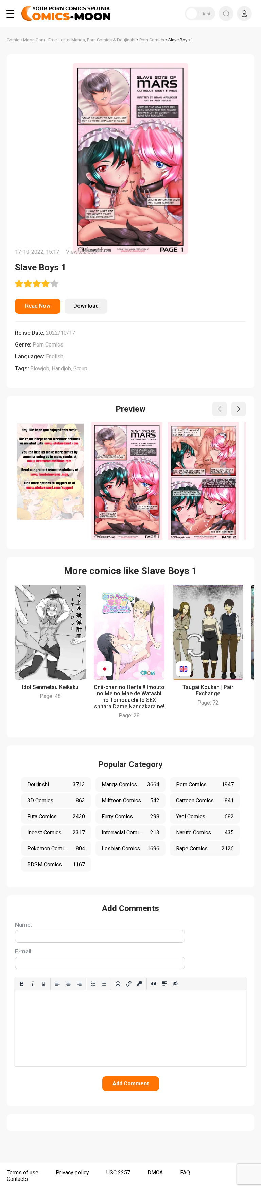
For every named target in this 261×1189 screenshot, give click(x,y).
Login (244, 13)
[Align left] (57, 983)
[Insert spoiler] (164, 983)
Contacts (17, 1179)
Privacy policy (72, 1172)
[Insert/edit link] (129, 983)
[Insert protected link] (139, 983)
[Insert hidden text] (175, 983)
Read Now (37, 306)
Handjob (61, 368)
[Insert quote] (153, 983)
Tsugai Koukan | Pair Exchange (207, 690)
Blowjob (39, 368)
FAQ (185, 1172)
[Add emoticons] (118, 983)
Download (86, 306)
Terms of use (22, 1172)
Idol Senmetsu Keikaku (50, 687)
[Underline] (43, 983)
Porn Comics (48, 344)
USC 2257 (118, 1172)
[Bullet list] (93, 983)
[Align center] (68, 983)
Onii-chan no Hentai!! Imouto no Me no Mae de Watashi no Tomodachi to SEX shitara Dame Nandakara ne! (129, 697)
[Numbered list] (104, 983)
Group (80, 368)
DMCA (155, 1172)
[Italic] (32, 983)
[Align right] (79, 983)
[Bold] (22, 983)
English (54, 356)
